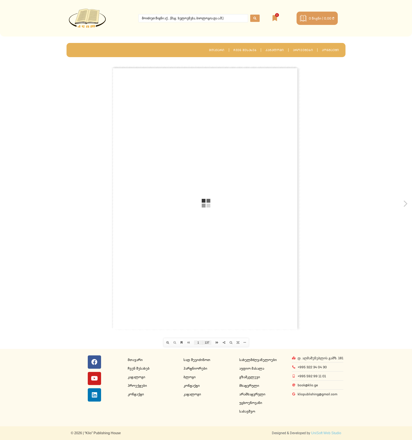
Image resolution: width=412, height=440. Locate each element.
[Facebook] (94, 362)
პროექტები (303, 50)
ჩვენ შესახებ (244, 50)
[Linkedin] (94, 395)
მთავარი (216, 50)
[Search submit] (255, 18)
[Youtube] (94, 378)
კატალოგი (274, 50)
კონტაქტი (330, 50)
